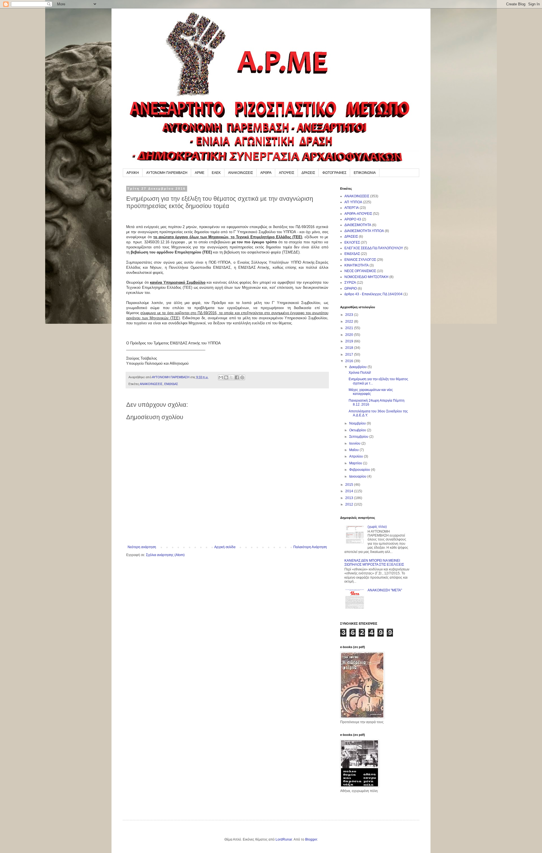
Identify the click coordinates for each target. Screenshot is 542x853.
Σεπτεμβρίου (359, 437)
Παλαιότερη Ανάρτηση (310, 547)
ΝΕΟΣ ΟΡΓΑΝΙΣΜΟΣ (360, 271)
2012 (349, 504)
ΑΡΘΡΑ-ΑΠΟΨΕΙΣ (358, 214)
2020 (349, 335)
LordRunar (284, 839)
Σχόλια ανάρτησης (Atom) (165, 555)
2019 (349, 341)
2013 (349, 498)
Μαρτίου (356, 463)
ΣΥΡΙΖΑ (350, 283)
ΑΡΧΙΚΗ (132, 173)
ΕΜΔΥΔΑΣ (171, 384)
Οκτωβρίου (358, 430)
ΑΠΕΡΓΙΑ (351, 208)
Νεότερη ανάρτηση (142, 547)
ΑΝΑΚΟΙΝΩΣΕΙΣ (240, 173)
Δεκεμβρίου (358, 367)
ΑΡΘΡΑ (266, 173)
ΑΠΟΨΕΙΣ (286, 173)
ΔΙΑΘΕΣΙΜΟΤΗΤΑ (357, 225)
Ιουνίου (355, 443)
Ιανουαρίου (358, 476)
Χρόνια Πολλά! (360, 373)
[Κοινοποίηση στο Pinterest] (242, 377)
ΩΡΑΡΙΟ (350, 288)
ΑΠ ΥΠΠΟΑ (353, 202)
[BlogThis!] (226, 377)
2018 (349, 348)
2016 (349, 361)
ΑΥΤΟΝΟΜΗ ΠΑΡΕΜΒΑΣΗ (166, 173)
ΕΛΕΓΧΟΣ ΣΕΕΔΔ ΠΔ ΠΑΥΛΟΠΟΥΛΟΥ (373, 248)
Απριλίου (356, 456)
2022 (349, 321)
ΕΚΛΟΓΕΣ (352, 242)
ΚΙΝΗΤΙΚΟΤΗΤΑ (356, 265)
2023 (349, 315)
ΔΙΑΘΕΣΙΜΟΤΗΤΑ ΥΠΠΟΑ (364, 231)
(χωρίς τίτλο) (377, 527)
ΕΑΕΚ (216, 173)
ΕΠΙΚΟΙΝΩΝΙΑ (365, 173)
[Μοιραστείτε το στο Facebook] (237, 377)
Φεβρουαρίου (360, 470)
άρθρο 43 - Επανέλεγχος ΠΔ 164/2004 (373, 294)
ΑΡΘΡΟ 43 (352, 219)
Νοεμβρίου (358, 423)
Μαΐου (354, 450)
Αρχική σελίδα (224, 547)
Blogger (311, 839)
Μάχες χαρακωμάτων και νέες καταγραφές (371, 392)
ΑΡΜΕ (199, 173)
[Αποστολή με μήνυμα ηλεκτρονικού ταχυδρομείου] (221, 377)
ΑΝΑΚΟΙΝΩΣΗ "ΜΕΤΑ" (385, 590)
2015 (349, 485)
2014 (349, 491)
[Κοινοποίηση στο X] (231, 377)
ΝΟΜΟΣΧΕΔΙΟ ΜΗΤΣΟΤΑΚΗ (366, 277)
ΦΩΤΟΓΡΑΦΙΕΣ (334, 173)
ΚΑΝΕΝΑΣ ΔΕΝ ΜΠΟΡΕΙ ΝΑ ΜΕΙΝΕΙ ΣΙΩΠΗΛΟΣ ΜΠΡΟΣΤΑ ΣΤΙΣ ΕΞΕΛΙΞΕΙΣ (374, 563)
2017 (349, 354)
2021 (349, 328)
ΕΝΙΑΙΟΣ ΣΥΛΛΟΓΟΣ (360, 260)
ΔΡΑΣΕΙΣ (308, 173)
